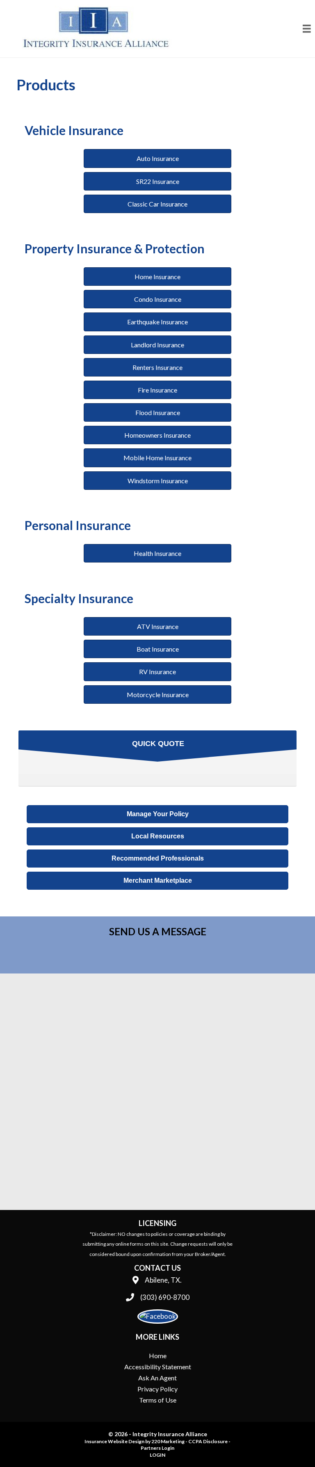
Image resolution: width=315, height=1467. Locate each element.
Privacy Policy (157, 1389)
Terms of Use (157, 1400)
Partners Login (157, 1448)
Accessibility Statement (157, 1367)
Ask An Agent (157, 1378)
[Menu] (307, 29)
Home (158, 1355)
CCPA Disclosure (208, 1441)
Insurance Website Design (114, 1441)
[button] (157, 158)
